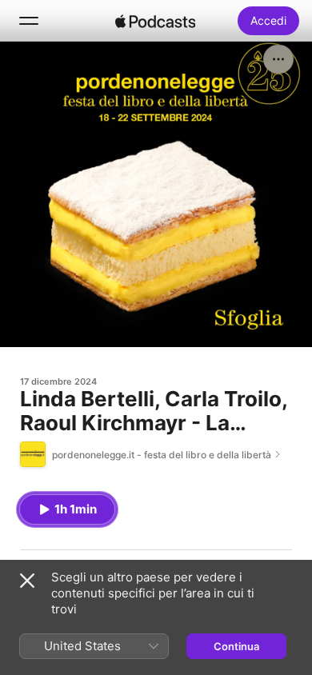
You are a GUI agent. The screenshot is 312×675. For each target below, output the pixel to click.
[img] (155, 21)
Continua (236, 646)
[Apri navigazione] (28, 20)
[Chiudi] (27, 580)
